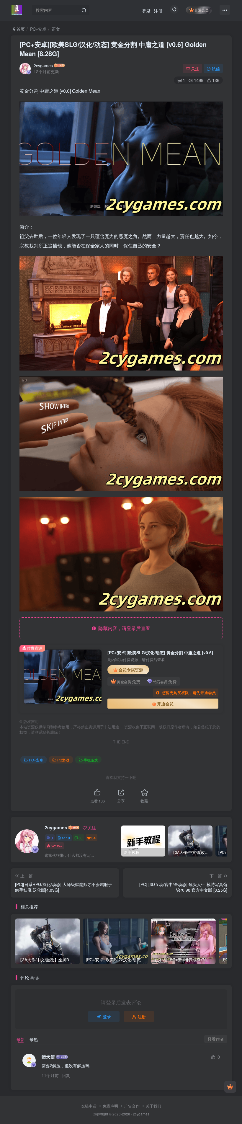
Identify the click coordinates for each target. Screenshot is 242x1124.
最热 (34, 1039)
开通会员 (201, 9)
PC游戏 (63, 759)
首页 (20, 29)
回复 (66, 1075)
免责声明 (110, 1106)
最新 (21, 1039)
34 (93, 837)
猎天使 (48, 1057)
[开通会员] (230, 1087)
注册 (158, 11)
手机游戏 (91, 759)
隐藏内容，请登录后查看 (123, 628)
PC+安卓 (38, 29)
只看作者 (215, 1039)
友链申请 (89, 1106)
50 (81, 837)
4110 (66, 837)
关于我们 (153, 1106)
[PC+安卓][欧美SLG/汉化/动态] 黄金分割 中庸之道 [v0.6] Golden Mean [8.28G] (113, 49)
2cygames (43, 65)
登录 (146, 11)
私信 (216, 68)
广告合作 (132, 1106)
